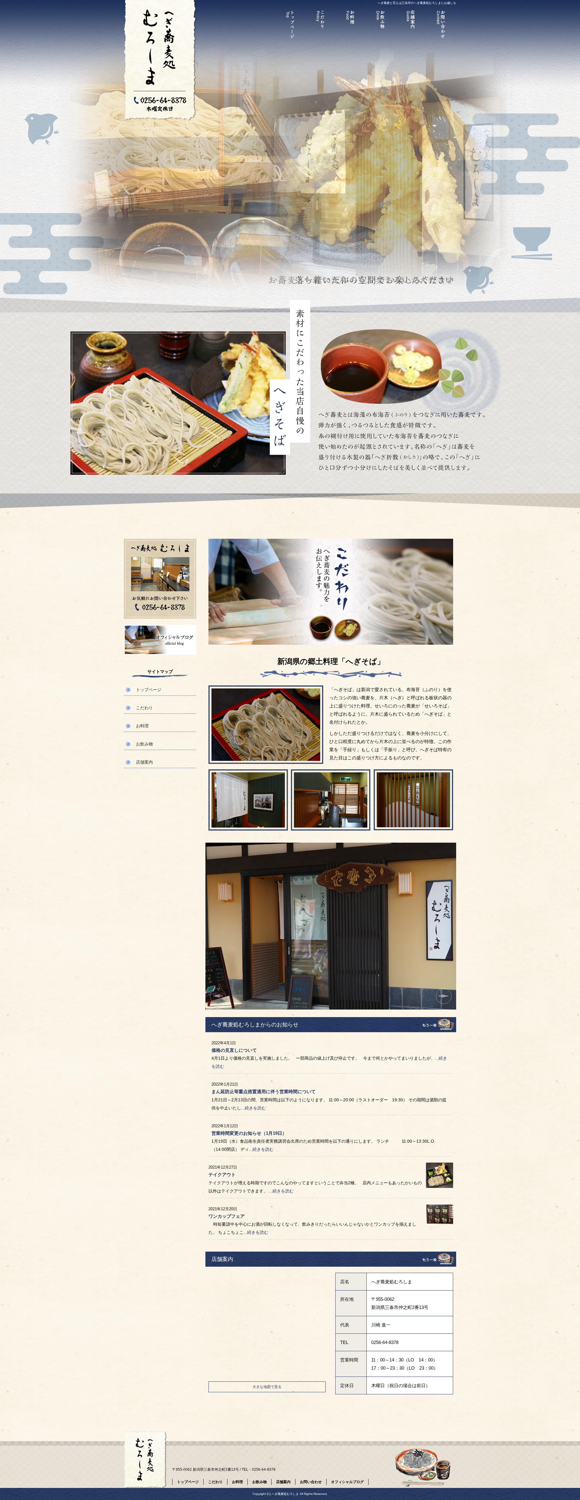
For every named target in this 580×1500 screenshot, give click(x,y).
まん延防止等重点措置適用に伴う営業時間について (263, 1091)
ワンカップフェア (226, 1216)
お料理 (350, 25)
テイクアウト (222, 1174)
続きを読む (255, 1108)
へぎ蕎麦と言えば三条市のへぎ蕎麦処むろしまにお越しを (417, 3)
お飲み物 (381, 25)
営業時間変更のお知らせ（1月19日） (249, 1133)
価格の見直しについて (234, 1050)
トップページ (290, 25)
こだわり (320, 25)
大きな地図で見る (267, 1387)
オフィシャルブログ (160, 640)
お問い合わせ (441, 25)
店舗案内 (411, 25)
